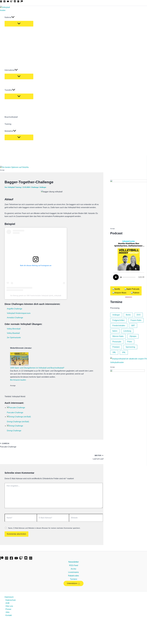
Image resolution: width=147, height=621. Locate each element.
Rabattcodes (73, 575)
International (10, 70)
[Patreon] (22, 2)
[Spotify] (116, 289)
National (8, 17)
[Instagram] (1, 2)
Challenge (34, 187)
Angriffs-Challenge (14, 309)
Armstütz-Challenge (15, 318)
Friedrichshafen (118, 326)
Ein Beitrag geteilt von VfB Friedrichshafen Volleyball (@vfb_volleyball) (35, 295)
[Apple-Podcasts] (132, 289)
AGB (7, 603)
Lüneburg (127, 331)
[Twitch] (11, 2)
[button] (12, 17)
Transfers (8, 90)
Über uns (9, 606)
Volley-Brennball (13, 329)
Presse (8, 609)
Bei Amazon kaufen (18, 380)
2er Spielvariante (14, 337)
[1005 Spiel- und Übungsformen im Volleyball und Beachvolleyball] (19, 365)
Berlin (128, 315)
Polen (129, 342)
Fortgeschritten (118, 320)
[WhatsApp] (18, 2)
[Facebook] (4, 2)
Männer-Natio (118, 336)
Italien (114, 331)
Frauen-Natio (136, 320)
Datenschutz (11, 600)
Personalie (116, 342)
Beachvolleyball (11, 117)
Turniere (73, 579)
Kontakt (9, 615)
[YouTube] (8, 2)
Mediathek (9, 131)
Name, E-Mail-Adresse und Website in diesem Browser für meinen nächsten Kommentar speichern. (44, 528)
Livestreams (73, 572)
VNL (124, 352)
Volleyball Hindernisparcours (18, 313)
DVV (139, 315)
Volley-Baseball (13, 333)
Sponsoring (130, 347)
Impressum (9, 597)
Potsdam (116, 347)
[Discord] (15, 2)
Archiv (73, 569)
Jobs (7, 612)
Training (8, 124)
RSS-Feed (73, 565)
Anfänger (43, 187)
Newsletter (73, 562)
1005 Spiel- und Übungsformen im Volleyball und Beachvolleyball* (37, 368)
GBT (133, 326)
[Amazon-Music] (119, 292)
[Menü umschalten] (19, 23)
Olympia (133, 336)
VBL (114, 352)
